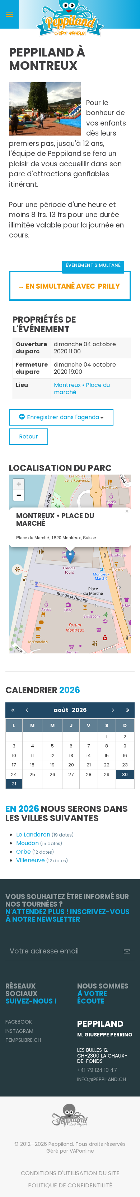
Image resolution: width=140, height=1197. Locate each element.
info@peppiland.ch (101, 1079)
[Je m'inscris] (127, 951)
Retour (28, 436)
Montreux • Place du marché (82, 388)
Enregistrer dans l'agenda (63, 417)
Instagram (19, 1031)
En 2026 (22, 809)
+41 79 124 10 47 (97, 1070)
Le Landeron (45, 834)
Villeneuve (42, 860)
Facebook (18, 1021)
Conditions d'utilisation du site (70, 1173)
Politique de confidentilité (70, 1185)
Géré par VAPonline (70, 1150)
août (62, 710)
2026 (79, 710)
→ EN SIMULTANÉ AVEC (57, 286)
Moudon (39, 843)
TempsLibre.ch (23, 1040)
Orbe (35, 852)
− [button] (19, 495)
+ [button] (19, 484)
